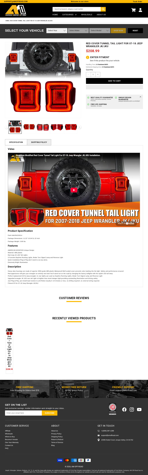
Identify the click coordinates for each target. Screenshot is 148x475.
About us (101, 15)
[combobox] (79, 9)
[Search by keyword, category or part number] (103, 9)
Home (55, 15)
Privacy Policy (56, 434)
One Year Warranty (12, 442)
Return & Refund (57, 439)
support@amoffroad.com (126, 390)
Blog (53, 445)
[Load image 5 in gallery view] (70, 127)
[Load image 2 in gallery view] (29, 127)
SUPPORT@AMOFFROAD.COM (16, 1)
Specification (16, 142)
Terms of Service (57, 442)
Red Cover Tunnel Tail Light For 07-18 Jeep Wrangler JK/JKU (31, 20)
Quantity (89, 70)
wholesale (86, 15)
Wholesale (9, 434)
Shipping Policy (39, 142)
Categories (68, 15)
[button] (133, 10)
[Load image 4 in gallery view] (56, 127)
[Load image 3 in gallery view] (42, 127)
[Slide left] (6, 127)
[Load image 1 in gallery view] (15, 127)
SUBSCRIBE (49, 413)
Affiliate (7, 431)
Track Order (137, 2)
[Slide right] (79, 127)
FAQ (6, 448)
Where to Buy (10, 437)
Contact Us (9, 445)
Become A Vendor (11, 439)
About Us (54, 431)
